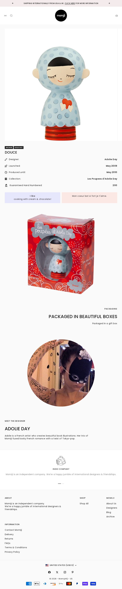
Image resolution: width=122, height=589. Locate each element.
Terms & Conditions (16, 547)
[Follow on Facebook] (49, 572)
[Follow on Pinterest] (72, 572)
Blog (108, 512)
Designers (111, 507)
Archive (110, 516)
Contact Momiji (13, 529)
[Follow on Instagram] (64, 572)
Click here (70, 3)
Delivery (9, 534)
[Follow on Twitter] (57, 572)
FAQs (7, 543)
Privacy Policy (12, 551)
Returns (9, 538)
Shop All (84, 503)
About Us (111, 503)
